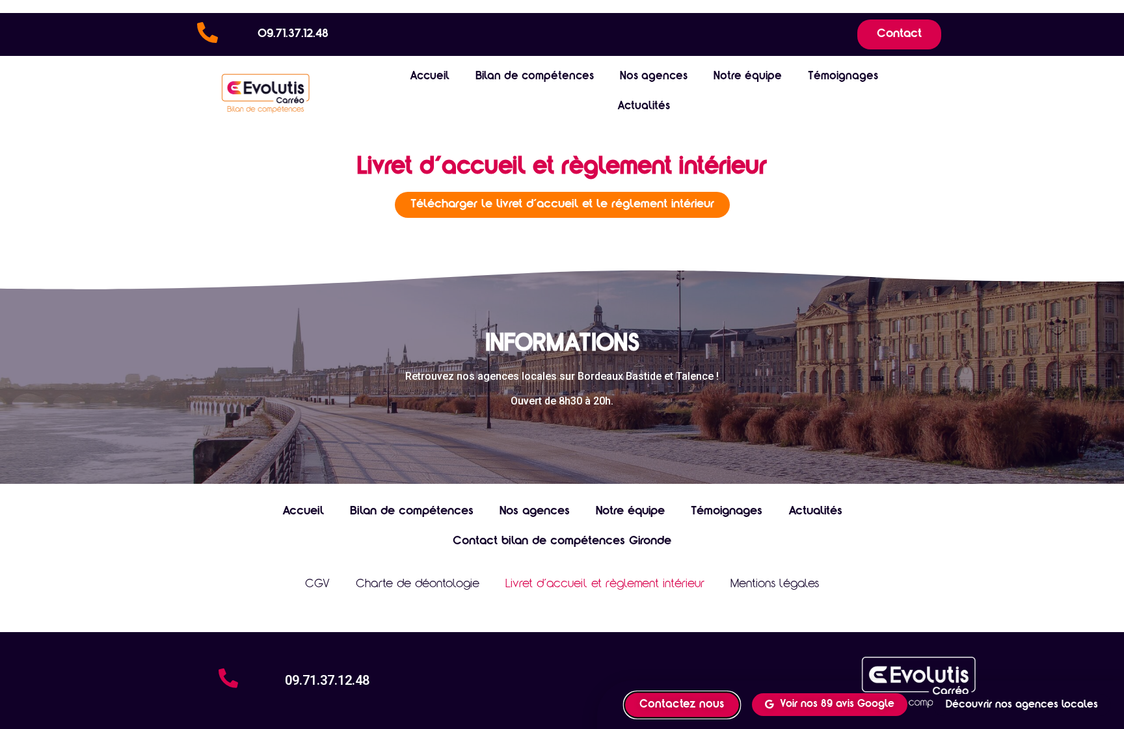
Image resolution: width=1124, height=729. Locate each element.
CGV (317, 584)
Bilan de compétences (534, 77)
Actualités (643, 107)
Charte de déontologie (417, 584)
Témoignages (843, 77)
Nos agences (654, 77)
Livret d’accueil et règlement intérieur (604, 584)
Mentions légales (774, 584)
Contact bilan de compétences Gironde (562, 542)
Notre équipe (748, 77)
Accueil (429, 77)
